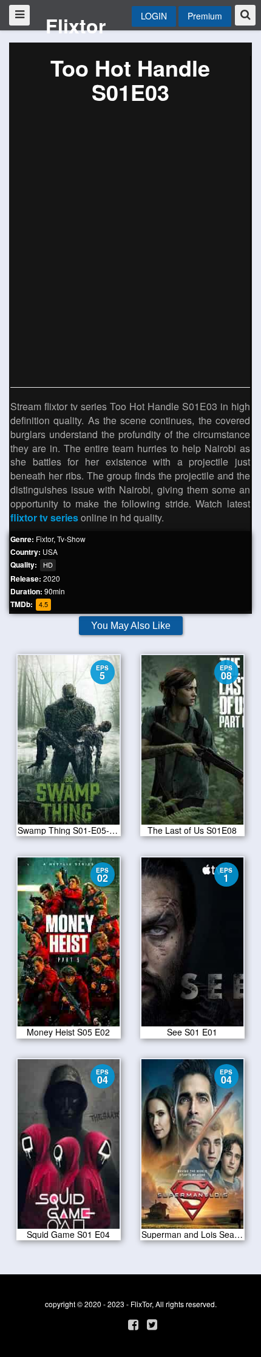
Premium (205, 16)
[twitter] (152, 1324)
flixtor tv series (44, 517)
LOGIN (154, 16)
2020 (51, 578)
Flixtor (76, 26)
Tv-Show (71, 539)
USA (50, 551)
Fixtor (44, 539)
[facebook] (133, 1324)
